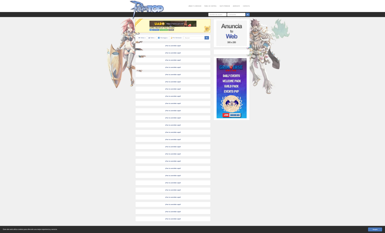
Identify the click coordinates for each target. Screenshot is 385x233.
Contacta (246, 6)
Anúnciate (236, 6)
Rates (152, 38)
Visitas (142, 38)
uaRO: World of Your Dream (161, 27)
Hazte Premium (225, 6)
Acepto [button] (375, 229)
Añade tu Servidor (195, 6)
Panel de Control (210, 6)
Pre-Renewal (177, 38)
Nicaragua (163, 38)
